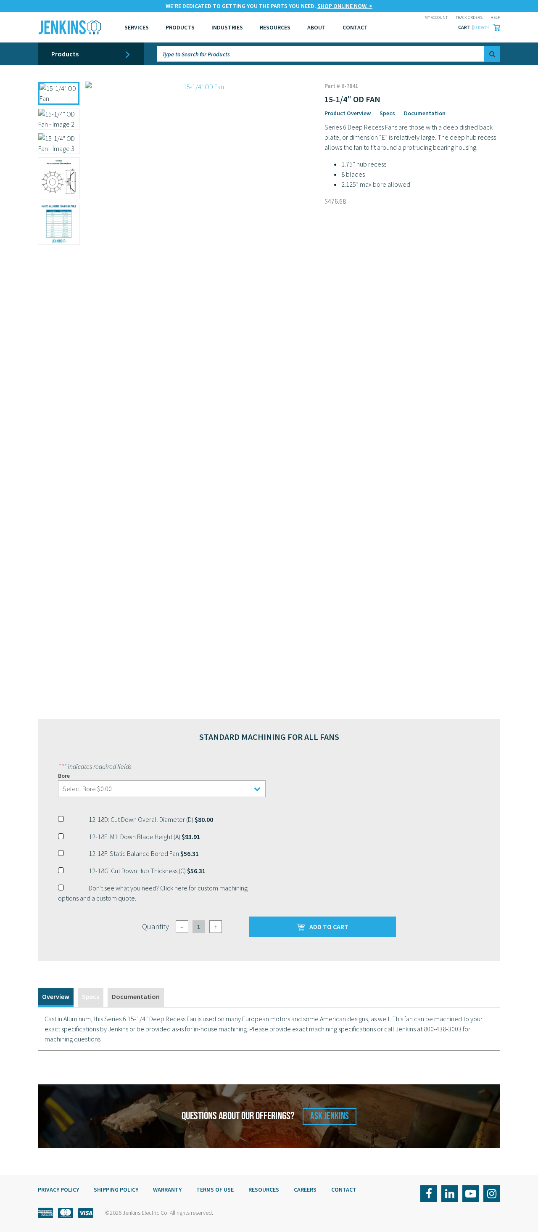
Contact (343, 1189)
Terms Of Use (215, 1189)
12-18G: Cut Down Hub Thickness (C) (147, 870)
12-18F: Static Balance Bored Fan (144, 853)
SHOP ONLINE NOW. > (344, 6)
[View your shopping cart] (494, 27)
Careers (305, 1189)
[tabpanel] (269, 1029)
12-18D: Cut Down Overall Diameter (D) (151, 819)
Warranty (167, 1189)
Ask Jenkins (329, 1116)
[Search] (492, 54)
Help (495, 17)
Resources (275, 27)
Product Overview (347, 113)
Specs (387, 113)
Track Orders (469, 17)
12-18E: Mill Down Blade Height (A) (144, 836)
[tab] (56, 997)
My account (436, 17)
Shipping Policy (116, 1189)
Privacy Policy (58, 1189)
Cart (464, 27)
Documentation (425, 113)
